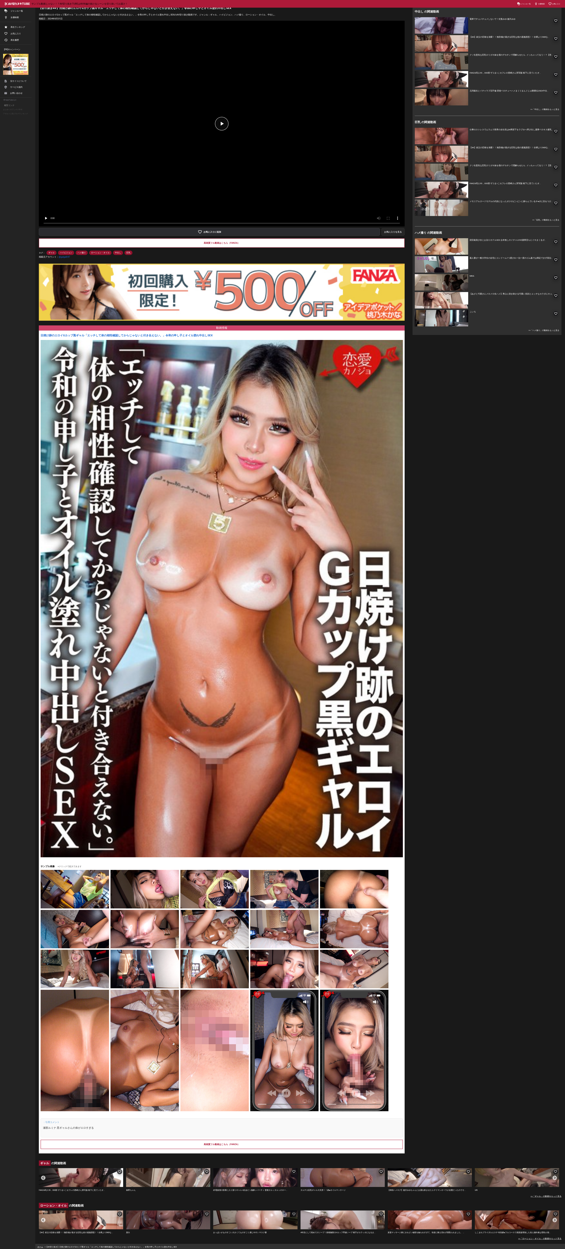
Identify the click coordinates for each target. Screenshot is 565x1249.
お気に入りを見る (393, 232)
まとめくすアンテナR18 (12, 110)
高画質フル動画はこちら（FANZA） (222, 243)
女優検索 (15, 17)
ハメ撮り (82, 252)
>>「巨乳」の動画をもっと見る (545, 220)
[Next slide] (554, 1178)
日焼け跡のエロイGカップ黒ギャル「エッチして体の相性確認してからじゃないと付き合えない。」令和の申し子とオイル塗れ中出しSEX (127, 335)
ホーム (40, 1247)
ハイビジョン (66, 252)
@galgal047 (64, 257)
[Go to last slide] (43, 1178)
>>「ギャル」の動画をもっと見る (546, 1196)
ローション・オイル (100, 252)
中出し (118, 252)
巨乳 (128, 252)
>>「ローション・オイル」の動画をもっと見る (539, 1238)
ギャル (51, 252)
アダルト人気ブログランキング (15, 114)
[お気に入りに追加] (555, 20)
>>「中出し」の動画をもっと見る (544, 109)
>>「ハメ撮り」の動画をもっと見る (544, 330)
